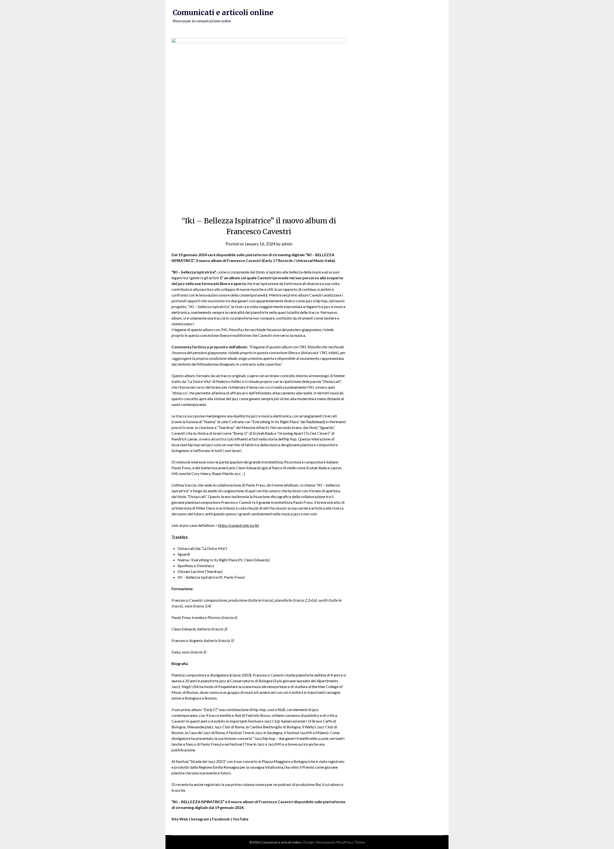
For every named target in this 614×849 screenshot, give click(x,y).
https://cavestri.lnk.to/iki (238, 525)
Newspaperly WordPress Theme (340, 842)
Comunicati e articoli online (223, 12)
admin (286, 243)
